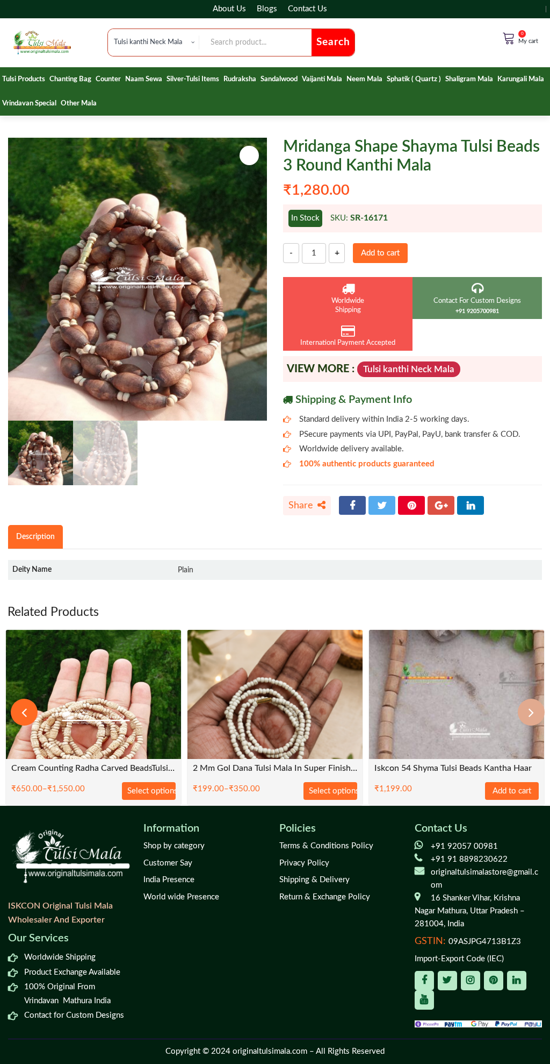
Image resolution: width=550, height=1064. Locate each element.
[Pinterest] (411, 505)
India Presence (168, 880)
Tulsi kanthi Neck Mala (408, 369)
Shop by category (174, 846)
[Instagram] (470, 980)
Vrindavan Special (29, 103)
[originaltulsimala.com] (41, 42)
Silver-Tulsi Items (193, 79)
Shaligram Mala (469, 79)
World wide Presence (181, 897)
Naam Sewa (143, 79)
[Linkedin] (516, 980)
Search (333, 42)
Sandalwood (279, 79)
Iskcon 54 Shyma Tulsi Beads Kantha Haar (453, 768)
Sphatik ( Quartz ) (414, 79)
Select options (151, 791)
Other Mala (79, 103)
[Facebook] (352, 505)
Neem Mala (364, 79)
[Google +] (441, 505)
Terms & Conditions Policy (326, 846)
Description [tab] (35, 537)
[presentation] (24, 712)
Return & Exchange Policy (324, 897)
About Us (229, 9)
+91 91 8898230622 (469, 859)
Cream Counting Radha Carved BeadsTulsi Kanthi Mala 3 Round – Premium (93, 768)
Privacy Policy (304, 863)
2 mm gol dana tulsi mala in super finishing (275, 768)
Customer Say (167, 863)
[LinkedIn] (470, 505)
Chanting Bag (70, 79)
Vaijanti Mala (322, 79)
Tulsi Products (23, 79)
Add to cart (380, 253)
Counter (108, 79)
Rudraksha (239, 79)
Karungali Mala (520, 79)
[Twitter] (381, 505)
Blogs (267, 9)
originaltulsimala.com (270, 1051)
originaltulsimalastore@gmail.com (484, 878)
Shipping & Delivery (314, 880)
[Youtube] (424, 1000)
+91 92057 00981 (464, 846)
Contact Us (307, 9)
